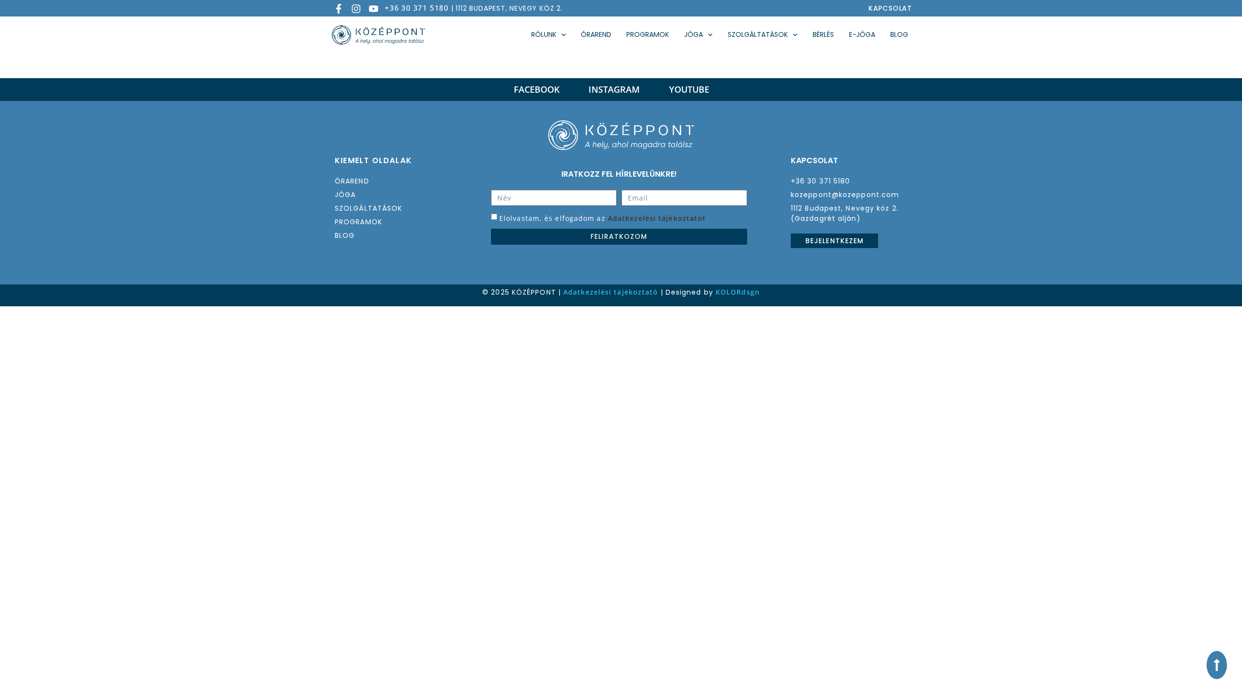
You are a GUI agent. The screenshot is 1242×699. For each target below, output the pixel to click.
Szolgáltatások (758, 34)
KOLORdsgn (738, 292)
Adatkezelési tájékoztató (610, 292)
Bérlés (823, 34)
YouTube (689, 89)
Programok (647, 34)
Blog (899, 34)
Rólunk (543, 34)
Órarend (596, 34)
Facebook (536, 89)
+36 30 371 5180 (417, 8)
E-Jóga (862, 34)
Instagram (614, 89)
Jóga (693, 34)
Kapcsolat (890, 8)
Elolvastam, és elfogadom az (602, 217)
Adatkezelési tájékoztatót (657, 217)
